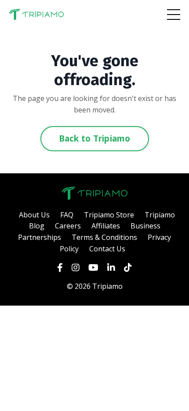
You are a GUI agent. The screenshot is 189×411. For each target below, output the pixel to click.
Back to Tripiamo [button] (95, 138)
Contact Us (107, 249)
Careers (68, 226)
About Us (34, 215)
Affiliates (105, 226)
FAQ (66, 215)
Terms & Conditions (104, 237)
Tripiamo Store (109, 215)
